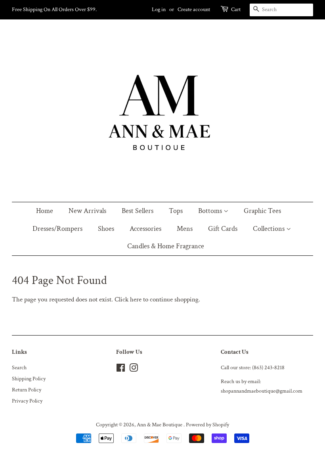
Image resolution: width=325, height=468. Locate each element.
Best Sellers (137, 210)
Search (19, 367)
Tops (176, 210)
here (135, 299)
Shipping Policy (29, 378)
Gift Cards (222, 228)
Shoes (106, 228)
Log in (159, 9)
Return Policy (26, 389)
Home (44, 210)
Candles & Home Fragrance (165, 246)
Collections (269, 228)
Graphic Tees (262, 210)
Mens (185, 228)
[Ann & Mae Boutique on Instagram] (133, 369)
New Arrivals (87, 210)
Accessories (145, 228)
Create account (194, 9)
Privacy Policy (27, 401)
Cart (236, 9)
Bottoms (211, 210)
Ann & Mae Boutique (160, 424)
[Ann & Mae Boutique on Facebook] (120, 369)
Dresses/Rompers (57, 228)
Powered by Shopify (207, 424)
